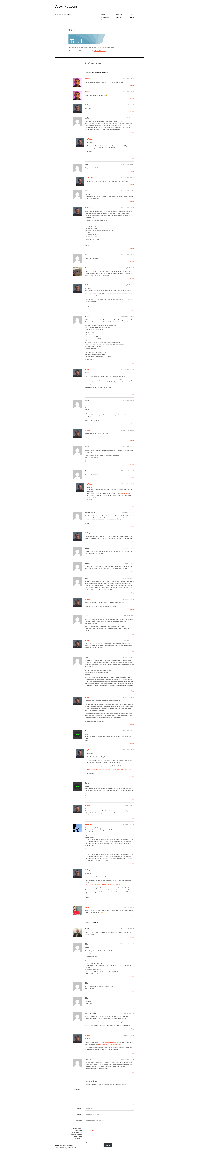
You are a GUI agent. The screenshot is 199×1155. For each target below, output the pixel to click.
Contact (132, 17)
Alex (88, 105)
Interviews (119, 14)
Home (103, 14)
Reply (132, 85)
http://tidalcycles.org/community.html (109, 1044)
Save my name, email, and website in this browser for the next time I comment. (76, 1133)
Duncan (88, 79)
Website (79, 1120)
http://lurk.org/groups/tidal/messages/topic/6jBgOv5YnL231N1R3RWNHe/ (110, 770)
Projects (118, 17)
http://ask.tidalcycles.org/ (109, 1042)
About (131, 14)
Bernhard (88, 825)
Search (87, 1142)
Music (103, 20)
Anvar (87, 907)
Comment (78, 1089)
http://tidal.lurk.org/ (100, 51)
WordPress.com (71, 1147)
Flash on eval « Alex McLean (99, 72)
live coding (105, 47)
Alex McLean (66, 6)
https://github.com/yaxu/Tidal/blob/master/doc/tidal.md (102, 884)
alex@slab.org (126, 493)
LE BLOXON (94, 922)
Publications (105, 17)
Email (79, 1114)
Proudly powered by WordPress (64, 1145)
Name (79, 1108)
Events (118, 20)
